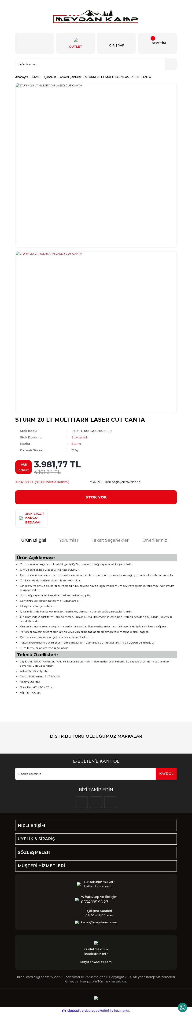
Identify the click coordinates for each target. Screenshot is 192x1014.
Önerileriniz (155, 540)
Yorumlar (68, 540)
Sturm (76, 443)
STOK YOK (96, 497)
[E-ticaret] (95, 1011)
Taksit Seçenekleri (110, 540)
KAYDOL (166, 774)
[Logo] (96, 16)
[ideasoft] (71, 1010)
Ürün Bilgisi (33, 540)
